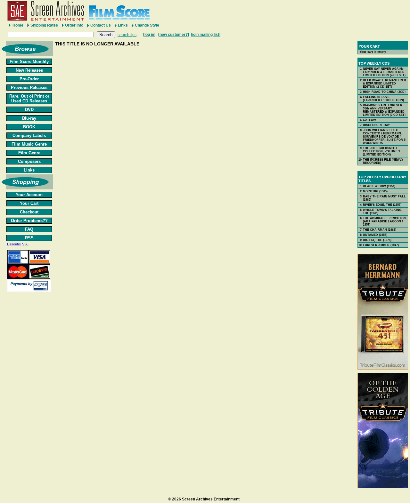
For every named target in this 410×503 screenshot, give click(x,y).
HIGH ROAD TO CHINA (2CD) (384, 91)
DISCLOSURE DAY (376, 125)
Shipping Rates (44, 25)
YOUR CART (369, 46)
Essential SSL (18, 244)
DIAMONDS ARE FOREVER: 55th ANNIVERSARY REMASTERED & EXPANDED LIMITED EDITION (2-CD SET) (384, 110)
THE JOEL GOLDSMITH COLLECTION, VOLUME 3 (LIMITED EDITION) (381, 151)
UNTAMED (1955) (375, 234)
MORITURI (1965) (375, 191)
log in (149, 34)
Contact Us (100, 25)
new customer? (174, 34)
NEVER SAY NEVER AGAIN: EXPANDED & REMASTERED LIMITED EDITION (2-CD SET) (384, 72)
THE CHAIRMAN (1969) (379, 229)
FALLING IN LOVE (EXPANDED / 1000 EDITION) (383, 98)
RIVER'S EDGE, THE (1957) (382, 204)
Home (17, 25)
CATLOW (369, 120)
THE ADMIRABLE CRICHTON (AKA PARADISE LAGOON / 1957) (384, 221)
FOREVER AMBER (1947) (381, 245)
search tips (127, 35)
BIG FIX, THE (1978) (377, 240)
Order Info (74, 25)
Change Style (147, 25)
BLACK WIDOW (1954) (379, 186)
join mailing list (205, 34)
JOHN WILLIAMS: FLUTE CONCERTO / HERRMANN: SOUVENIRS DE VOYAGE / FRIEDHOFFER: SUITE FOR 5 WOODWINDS (384, 137)
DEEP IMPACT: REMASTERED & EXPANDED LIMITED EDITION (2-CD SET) (384, 83)
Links (123, 25)
